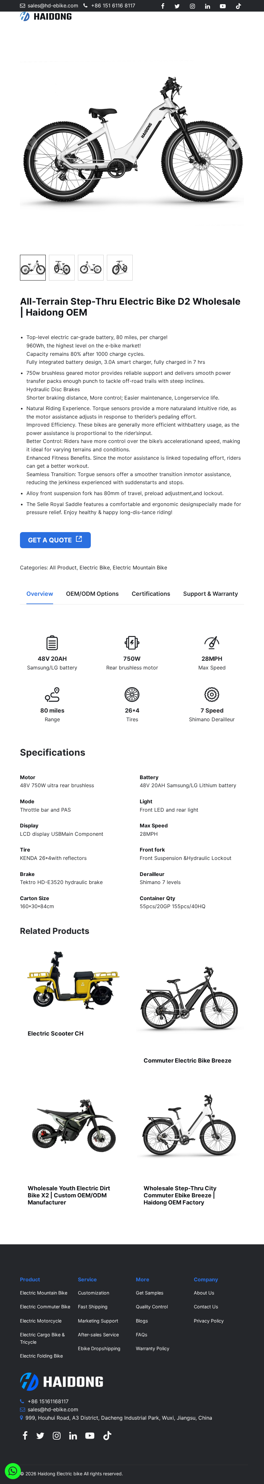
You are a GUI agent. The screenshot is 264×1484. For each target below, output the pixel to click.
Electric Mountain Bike (140, 567)
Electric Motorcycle (40, 1320)
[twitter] (177, 7)
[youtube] (222, 7)
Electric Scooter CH (55, 1033)
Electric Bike (95, 567)
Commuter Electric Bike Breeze (187, 1060)
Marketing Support (98, 1320)
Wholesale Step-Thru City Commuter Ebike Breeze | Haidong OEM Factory (180, 1195)
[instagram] (192, 7)
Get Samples (150, 1292)
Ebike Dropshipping (99, 1348)
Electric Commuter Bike (45, 1306)
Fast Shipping (93, 1306)
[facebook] (162, 7)
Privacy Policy (209, 1320)
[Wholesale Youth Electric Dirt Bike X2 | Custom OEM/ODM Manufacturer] (74, 1125)
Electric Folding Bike (41, 1356)
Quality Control (152, 1306)
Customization (93, 1292)
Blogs (142, 1320)
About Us (204, 1292)
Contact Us (206, 1306)
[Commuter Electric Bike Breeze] (190, 997)
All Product (63, 567)
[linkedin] (207, 7)
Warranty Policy (152, 1348)
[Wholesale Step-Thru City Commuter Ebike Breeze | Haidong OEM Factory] (190, 1125)
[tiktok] (238, 7)
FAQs (141, 1334)
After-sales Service (98, 1334)
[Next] (234, 143)
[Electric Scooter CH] (74, 984)
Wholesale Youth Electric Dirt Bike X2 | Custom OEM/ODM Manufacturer (69, 1195)
